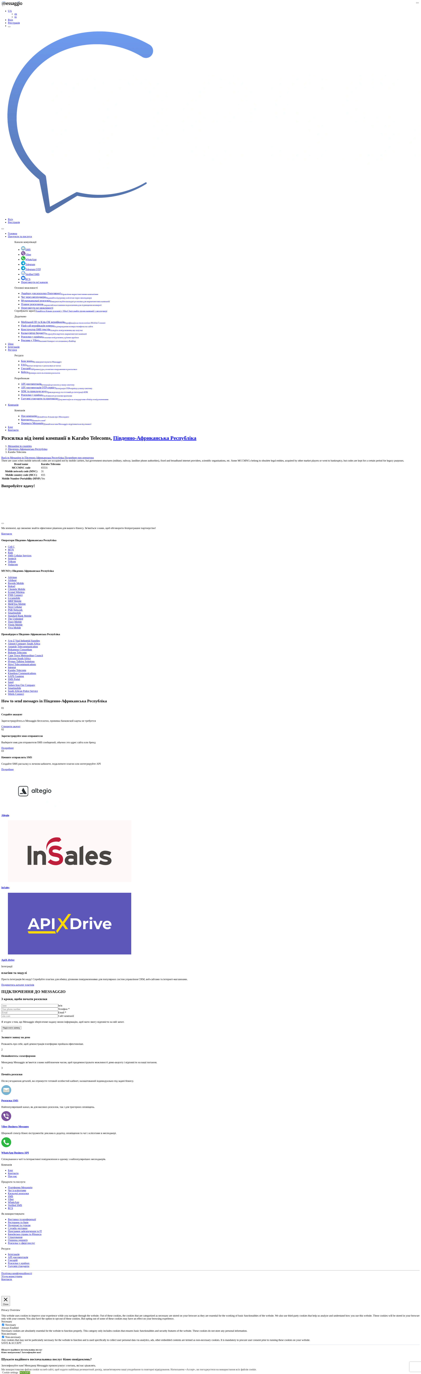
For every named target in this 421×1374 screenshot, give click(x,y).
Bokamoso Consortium (20, 649)
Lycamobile (14, 598)
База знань (41, 361)
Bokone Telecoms (17, 652)
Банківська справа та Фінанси (24, 1234)
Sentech (12, 558)
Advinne (12, 577)
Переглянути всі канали (34, 282)
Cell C (11, 546)
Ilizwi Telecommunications (22, 664)
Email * (62, 1012)
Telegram (30, 264)
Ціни (10, 344)
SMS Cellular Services (19, 555)
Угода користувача (11, 1276)
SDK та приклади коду (54, 391)
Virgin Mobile (15, 624)
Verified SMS (32, 274)
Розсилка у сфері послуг (21, 1243)
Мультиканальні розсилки (65, 300)
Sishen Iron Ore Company (21, 685)
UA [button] (10, 11)
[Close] (2, 228)
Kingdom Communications (22, 673)
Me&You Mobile (17, 604)
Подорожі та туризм (19, 1225)
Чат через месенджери (56, 297)
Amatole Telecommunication (23, 646)
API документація (47, 384)
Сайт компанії (66, 1016)
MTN (11, 549)
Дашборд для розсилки (59, 293)
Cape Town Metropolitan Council (25, 655)
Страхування (15, 1237)
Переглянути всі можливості (37, 307)
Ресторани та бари (18, 1222)
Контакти (33, 419)
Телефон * (64, 1009)
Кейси (40, 372)
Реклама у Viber (48, 340)
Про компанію (45, 416)
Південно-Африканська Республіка (154, 438)
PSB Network (15, 609)
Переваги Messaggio (56, 423)
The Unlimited (15, 618)
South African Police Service (23, 691)
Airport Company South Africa (24, 643)
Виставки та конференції (22, 1219)
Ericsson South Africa (19, 658)
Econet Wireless (16, 592)
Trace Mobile (15, 621)
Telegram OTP (33, 269)
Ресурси (12, 349)
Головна (12, 233)
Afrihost (12, 580)
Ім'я (60, 1005)
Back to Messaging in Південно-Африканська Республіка (33, 457)
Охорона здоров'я (17, 1240)
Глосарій (49, 368)
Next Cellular (15, 607)
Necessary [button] (6, 1321)
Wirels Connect (16, 694)
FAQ (41, 364)
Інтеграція (13, 346)
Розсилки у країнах (50, 336)
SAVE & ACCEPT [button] (11, 1343)
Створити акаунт (10, 726)
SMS (28, 249)
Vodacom (13, 564)
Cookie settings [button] (10, 1372)
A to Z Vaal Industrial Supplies (24, 640)
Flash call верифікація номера (57, 325)
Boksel (11, 586)
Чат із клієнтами (17, 1190)
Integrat (12, 667)
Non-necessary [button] (9, 1333)
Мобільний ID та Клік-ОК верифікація (63, 322)
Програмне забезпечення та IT (25, 1231)
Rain (10, 552)
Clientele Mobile (16, 589)
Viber (28, 254)
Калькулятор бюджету (54, 333)
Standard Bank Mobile (19, 615)
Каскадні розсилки (18, 1193)
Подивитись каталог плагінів (17, 984)
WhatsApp (31, 259)
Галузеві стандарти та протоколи (64, 398)
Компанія (13, 404)
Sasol (10, 682)
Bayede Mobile (16, 583)
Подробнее (7, 748)
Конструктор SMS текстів (52, 329)
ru (15, 16)
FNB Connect (15, 595)
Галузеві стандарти (18, 1266)
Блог (10, 427)
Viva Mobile (14, 627)
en (15, 14)
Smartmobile (14, 612)
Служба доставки (17, 1228)
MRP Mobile (14, 601)
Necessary (10, 1324)
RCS (27, 279)
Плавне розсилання (61, 304)
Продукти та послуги (20, 236)
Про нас (12, 1176)
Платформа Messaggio (20, 1187)
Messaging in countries (20, 446)
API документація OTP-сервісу (56, 387)
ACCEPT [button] (25, 1372)
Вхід (10, 19)
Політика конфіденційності (16, 1273)
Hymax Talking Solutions (21, 661)
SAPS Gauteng (16, 676)
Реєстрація (14, 22)
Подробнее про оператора (79, 457)
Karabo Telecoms (17, 670)
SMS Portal (14, 679)
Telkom (12, 561)
